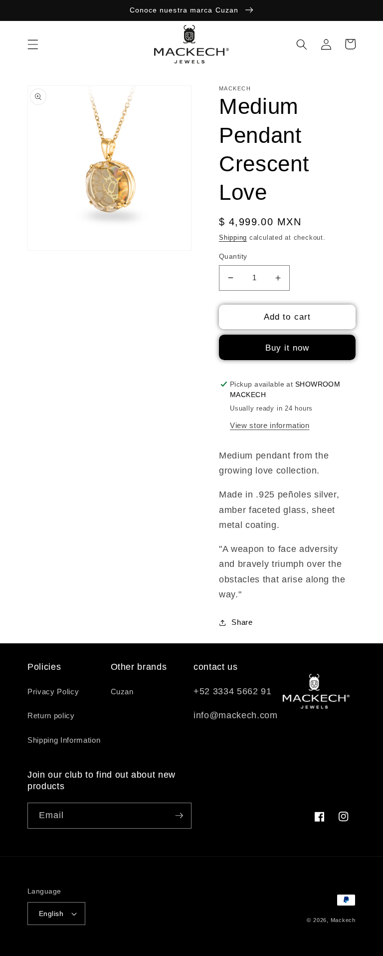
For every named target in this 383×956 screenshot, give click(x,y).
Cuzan (122, 691)
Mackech (343, 920)
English (51, 914)
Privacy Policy (53, 691)
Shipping (233, 237)
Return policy (51, 715)
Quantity (233, 256)
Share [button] (241, 622)
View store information (270, 425)
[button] (33, 44)
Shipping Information (63, 740)
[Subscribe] (179, 816)
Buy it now (287, 347)
